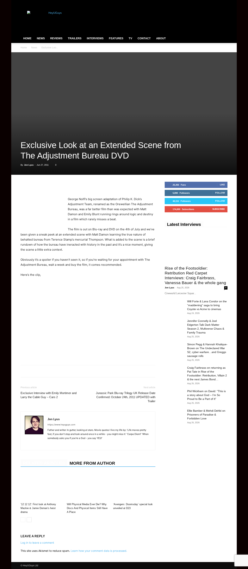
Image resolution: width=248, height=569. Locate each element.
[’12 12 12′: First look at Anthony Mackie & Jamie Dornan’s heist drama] (42, 486)
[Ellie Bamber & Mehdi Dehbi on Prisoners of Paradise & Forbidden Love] (174, 415)
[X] (218, 2)
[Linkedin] (51, 185)
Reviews (56, 38)
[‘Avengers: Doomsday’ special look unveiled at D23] (134, 486)
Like (222, 184)
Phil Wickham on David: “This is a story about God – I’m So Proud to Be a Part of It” (206, 395)
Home (27, 38)
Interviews (95, 38)
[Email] (69, 185)
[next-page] (29, 519)
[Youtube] (224, 2)
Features (116, 38)
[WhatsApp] (42, 185)
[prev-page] (23, 519)
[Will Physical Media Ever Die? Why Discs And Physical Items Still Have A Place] (88, 486)
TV (130, 38)
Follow (220, 193)
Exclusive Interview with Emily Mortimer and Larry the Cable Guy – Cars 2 (49, 395)
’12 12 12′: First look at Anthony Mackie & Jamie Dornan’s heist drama (38, 508)
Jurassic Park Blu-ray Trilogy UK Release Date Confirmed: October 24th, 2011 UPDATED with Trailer (125, 397)
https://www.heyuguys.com (61, 424)
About (161, 38)
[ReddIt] (60, 185)
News (41, 38)
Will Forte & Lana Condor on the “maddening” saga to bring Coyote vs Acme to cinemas (207, 305)
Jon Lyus (29, 165)
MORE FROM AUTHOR (92, 463)
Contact (144, 38)
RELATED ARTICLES (44, 463)
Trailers (74, 38)
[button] (222, 38)
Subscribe (218, 209)
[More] (78, 185)
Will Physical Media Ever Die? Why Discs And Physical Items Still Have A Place (87, 508)
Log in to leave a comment (37, 542)
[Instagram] (212, 2)
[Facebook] (205, 2)
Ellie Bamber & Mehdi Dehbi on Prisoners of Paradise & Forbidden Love (206, 414)
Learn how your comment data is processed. (99, 550)
